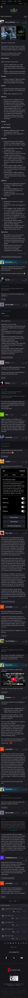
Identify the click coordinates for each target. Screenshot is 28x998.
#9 (24, 462)
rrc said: (2, 819)
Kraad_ (7, 362)
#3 (24, 280)
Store (19, 1)
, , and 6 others (12, 256)
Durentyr (8, 697)
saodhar (7, 461)
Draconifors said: (4, 286)
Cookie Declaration (11, 985)
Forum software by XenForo (11, 996)
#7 (24, 415)
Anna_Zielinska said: (5, 311)
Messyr (7, 383)
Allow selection (14, 521)
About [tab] (22, 474)
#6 (24, 383)
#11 (24, 533)
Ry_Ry (7, 280)
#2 (24, 262)
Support (3, 3)
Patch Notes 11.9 (9, 915)
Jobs (15, 1)
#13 (24, 641)
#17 (24, 789)
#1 (24, 22)
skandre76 (8, 437)
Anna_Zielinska (10, 22)
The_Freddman (10, 641)
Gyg (6, 414)
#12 (24, 607)
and (8, 357)
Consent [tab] (6, 474)
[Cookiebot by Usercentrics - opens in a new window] (19, 471)
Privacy (22, 984)
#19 (24, 860)
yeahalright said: (4, 795)
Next (15, 901)
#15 (24, 697)
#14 (24, 665)
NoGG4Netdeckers (11, 858)
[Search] (25, 17)
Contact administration (8, 984)
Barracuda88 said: (4, 443)
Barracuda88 (9, 304)
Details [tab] (14, 474)
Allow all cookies (14, 517)
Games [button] (9, 1)
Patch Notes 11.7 (9, 929)
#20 (24, 883)
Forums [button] (3, 1)
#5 (24, 363)
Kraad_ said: (3, 389)
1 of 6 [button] (10, 901)
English (15, 947)
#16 (24, 749)
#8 (24, 437)
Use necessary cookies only (14, 525)
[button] (1, 7)
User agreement (17, 984)
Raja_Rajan (8, 533)
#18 (24, 813)
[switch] (23, 503)
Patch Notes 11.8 (9, 922)
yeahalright (8, 607)
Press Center (18, 985)
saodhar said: (3, 647)
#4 (24, 305)
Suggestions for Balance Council (13, 909)
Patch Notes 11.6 (9, 936)
